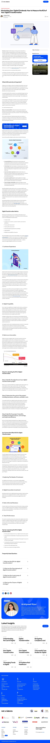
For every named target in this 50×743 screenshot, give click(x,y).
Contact (46, 1)
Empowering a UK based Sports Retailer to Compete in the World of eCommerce (39, 72)
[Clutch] (43, 711)
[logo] (6, 1)
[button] (3, 593)
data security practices (16, 295)
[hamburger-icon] (2, 1)
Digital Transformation (5, 8)
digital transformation (15, 67)
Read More (24, 126)
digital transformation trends (12, 274)
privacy (43, 732)
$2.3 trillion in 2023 (17, 203)
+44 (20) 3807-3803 (4, 703)
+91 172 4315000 (20, 703)
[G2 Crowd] (32, 711)
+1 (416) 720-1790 (4, 689)
